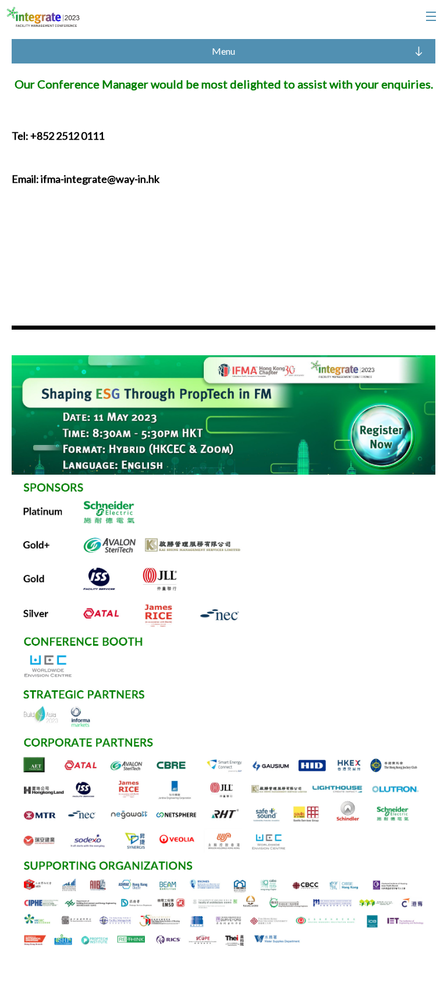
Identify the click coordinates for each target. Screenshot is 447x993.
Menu (223, 50)
